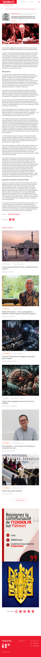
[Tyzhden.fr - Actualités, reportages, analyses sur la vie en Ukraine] (8, 2)
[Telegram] (29, 611)
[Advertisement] (20, 620)
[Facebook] (10, 219)
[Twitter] (13, 219)
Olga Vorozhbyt (8, 317)
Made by (31, 645)
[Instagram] (33, 611)
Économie (6, 264)
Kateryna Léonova (9, 406)
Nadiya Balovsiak (9, 361)
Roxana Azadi (7, 272)
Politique (14, 20)
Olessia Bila (7, 494)
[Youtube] (16, 611)
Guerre (5, 398)
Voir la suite (20, 500)
